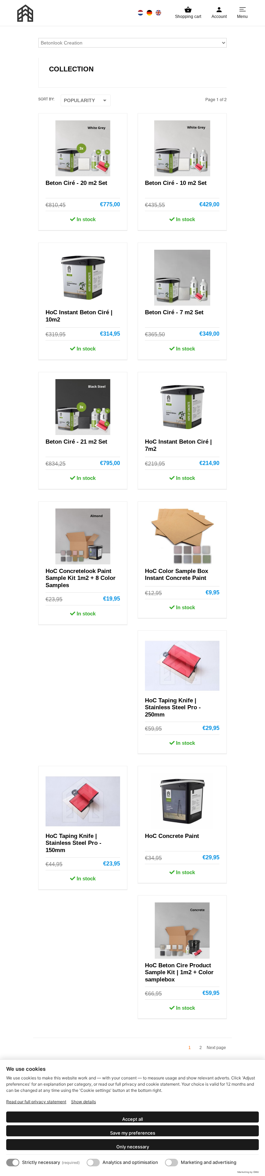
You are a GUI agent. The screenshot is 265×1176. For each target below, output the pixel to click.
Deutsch (149, 13)
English (158, 13)
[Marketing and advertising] (171, 1162)
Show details (83, 1101)
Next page (216, 1047)
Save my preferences (132, 1133)
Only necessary (132, 1146)
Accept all (132, 1119)
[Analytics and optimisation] (93, 1162)
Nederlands (140, 13)
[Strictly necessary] (12, 1162)
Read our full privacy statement (36, 1101)
